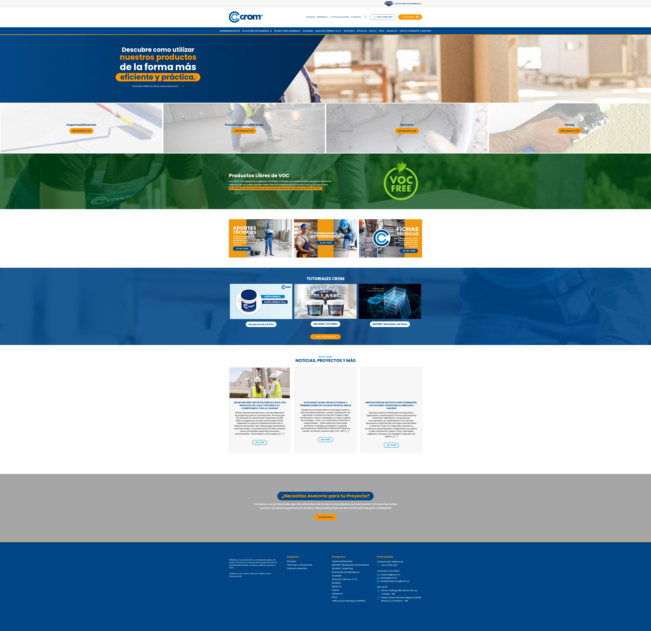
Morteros (349, 30)
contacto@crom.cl (390, 574)
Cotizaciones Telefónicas (390, 561)
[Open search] (365, 16)
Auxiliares (307, 30)
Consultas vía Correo (388, 570)
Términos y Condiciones (299, 564)
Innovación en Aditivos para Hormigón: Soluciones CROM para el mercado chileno (391, 405)
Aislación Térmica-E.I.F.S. (328, 30)
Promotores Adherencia (287, 30)
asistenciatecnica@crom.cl (394, 581)
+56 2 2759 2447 (389, 565)
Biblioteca (322, 16)
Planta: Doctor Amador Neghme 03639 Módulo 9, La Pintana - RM (401, 599)
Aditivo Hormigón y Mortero (415, 30)
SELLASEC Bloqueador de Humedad (350, 564)
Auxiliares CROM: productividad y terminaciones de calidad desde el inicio (325, 404)
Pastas (373, 30)
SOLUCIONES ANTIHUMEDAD (407, 3)
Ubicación (382, 586)
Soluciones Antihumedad (255, 30)
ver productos (81, 130)
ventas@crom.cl (389, 577)
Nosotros (310, 16)
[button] (410, 17)
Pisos (381, 30)
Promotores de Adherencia (345, 572)
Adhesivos (391, 30)
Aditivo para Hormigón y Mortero (348, 600)
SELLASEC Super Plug (342, 568)
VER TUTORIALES (325, 336)
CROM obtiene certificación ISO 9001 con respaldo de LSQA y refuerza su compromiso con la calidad (260, 405)
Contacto (356, 16)
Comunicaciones (340, 16)
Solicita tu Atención (297, 568)
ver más (259, 442)
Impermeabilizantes (230, 30)
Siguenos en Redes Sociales (392, 608)
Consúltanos (325, 517)
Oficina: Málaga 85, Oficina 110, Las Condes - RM (399, 592)
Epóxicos (362, 30)
